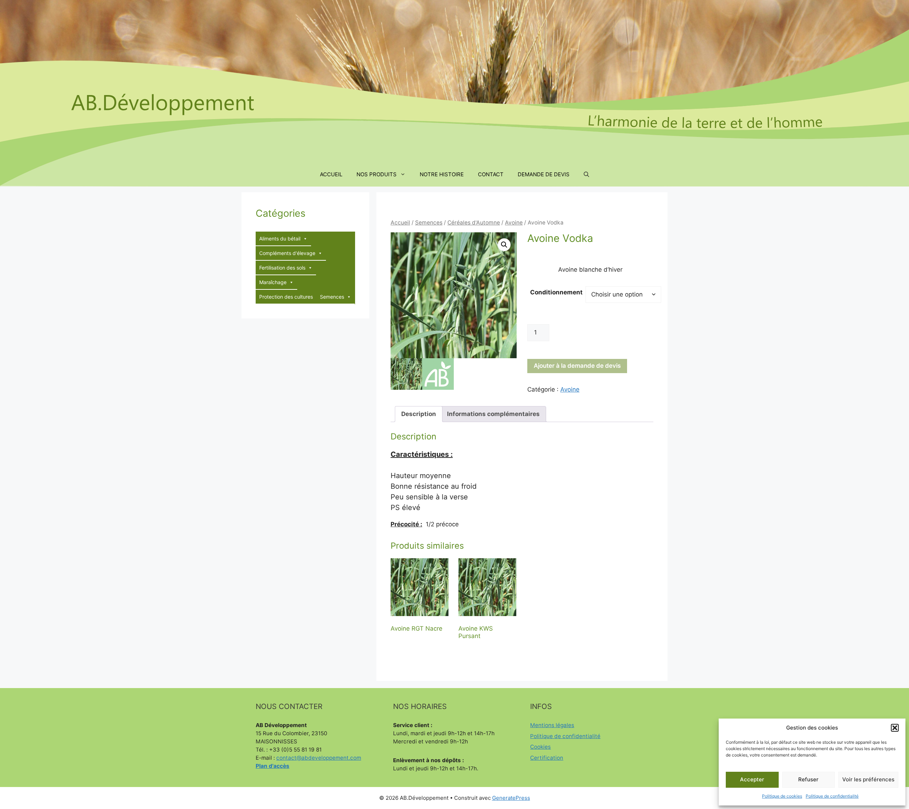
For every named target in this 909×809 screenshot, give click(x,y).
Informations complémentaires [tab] (493, 413)
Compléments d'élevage (287, 253)
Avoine (514, 222)
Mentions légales (552, 725)
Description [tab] (418, 413)
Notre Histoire (442, 174)
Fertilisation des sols (282, 268)
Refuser (808, 779)
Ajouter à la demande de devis (577, 365)
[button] (894, 727)
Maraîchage (273, 282)
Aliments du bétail (279, 239)
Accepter (752, 779)
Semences (428, 222)
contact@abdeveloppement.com (318, 757)
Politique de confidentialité (832, 796)
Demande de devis (544, 174)
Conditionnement (556, 292)
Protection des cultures (286, 297)
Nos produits (376, 174)
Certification (546, 757)
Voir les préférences (868, 779)
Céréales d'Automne (473, 222)
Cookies (540, 746)
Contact (491, 174)
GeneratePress (511, 797)
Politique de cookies (782, 796)
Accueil (331, 174)
